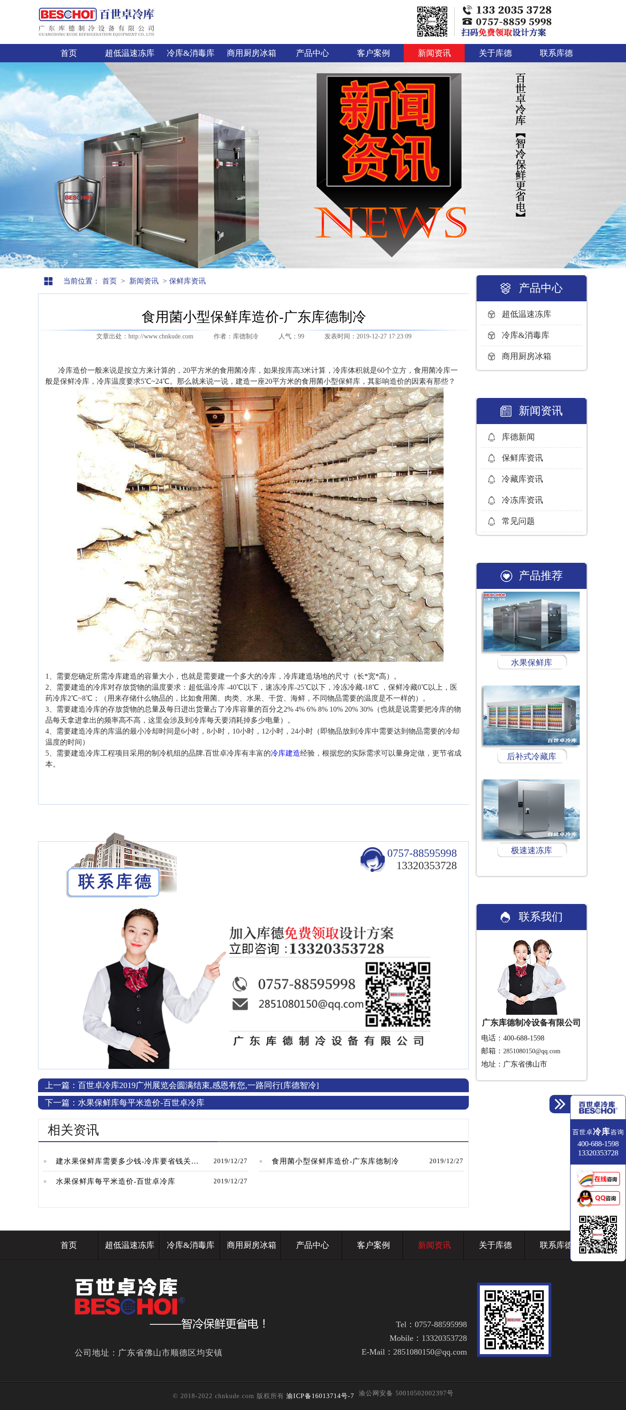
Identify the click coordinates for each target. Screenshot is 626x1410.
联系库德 (556, 53)
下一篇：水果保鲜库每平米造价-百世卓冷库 (124, 1102)
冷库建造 (285, 753)
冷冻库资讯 (522, 500)
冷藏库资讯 (522, 479)
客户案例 (373, 53)
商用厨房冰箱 (251, 53)
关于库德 (495, 53)
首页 (68, 53)
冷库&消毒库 (190, 53)
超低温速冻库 (129, 53)
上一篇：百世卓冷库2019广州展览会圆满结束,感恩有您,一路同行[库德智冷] (182, 1085)
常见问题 (518, 521)
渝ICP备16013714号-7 (320, 1396)
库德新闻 (518, 436)
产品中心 (312, 53)
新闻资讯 (434, 53)
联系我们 (541, 917)
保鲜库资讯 (187, 281)
